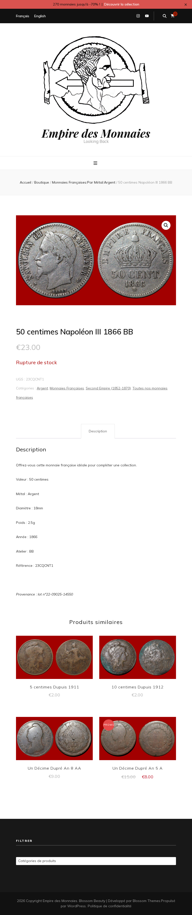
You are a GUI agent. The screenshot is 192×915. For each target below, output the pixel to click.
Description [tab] (98, 431)
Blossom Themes (146, 901)
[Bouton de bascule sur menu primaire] (96, 163)
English (40, 16)
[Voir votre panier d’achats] (172, 16)
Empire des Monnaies (96, 132)
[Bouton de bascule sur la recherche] (164, 15)
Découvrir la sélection (121, 4)
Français (22, 16)
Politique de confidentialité (110, 906)
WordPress (76, 906)
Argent (42, 388)
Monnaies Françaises (67, 388)
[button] (166, 225)
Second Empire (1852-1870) (108, 388)
